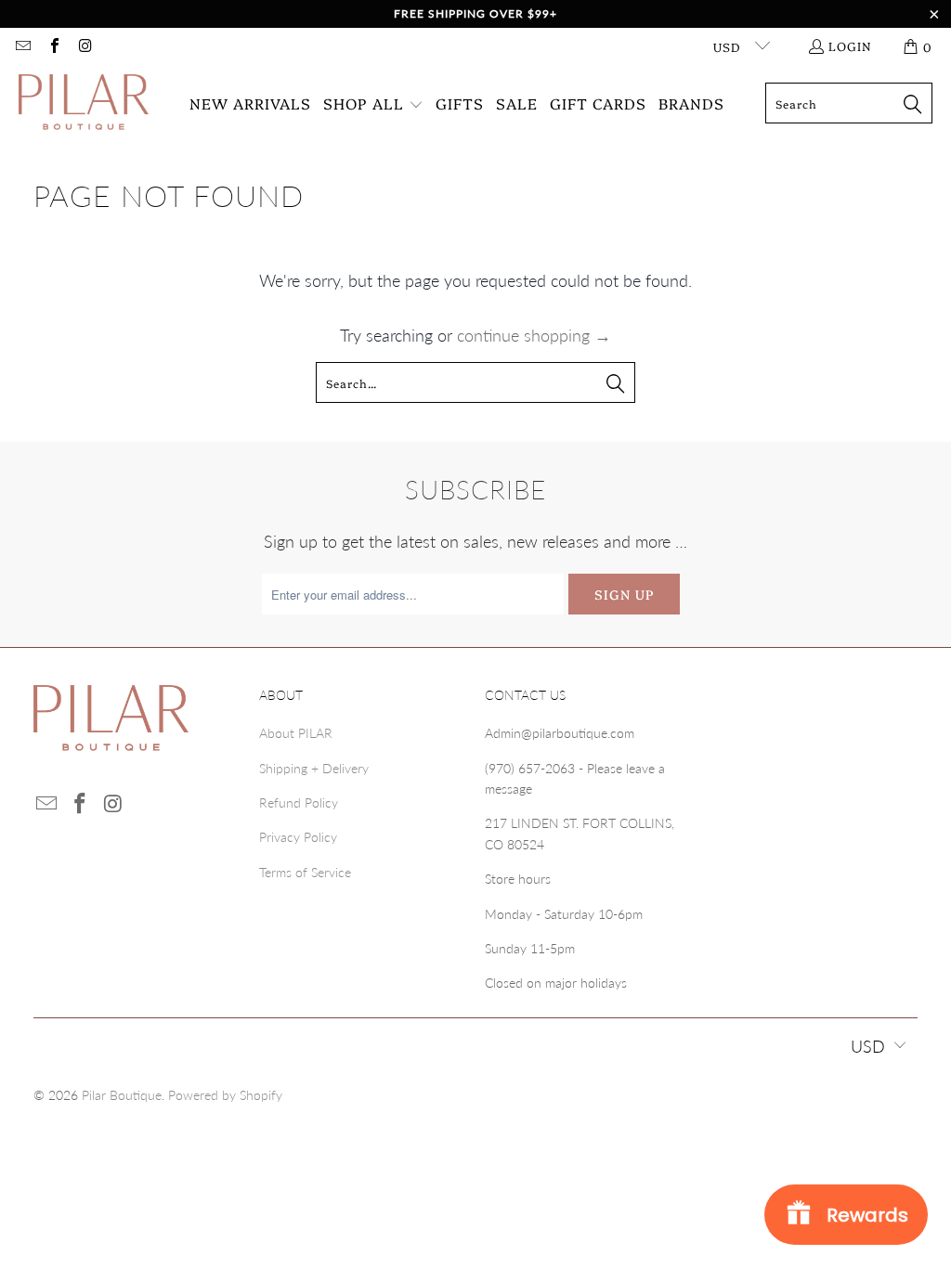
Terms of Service (305, 872)
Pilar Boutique (122, 1095)
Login (850, 45)
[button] (373, 103)
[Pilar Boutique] (84, 103)
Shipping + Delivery (314, 768)
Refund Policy (298, 802)
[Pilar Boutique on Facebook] (53, 46)
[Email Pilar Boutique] (22, 46)
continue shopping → (534, 335)
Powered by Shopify (225, 1095)
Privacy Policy (298, 837)
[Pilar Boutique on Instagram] (84, 46)
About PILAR (295, 733)
